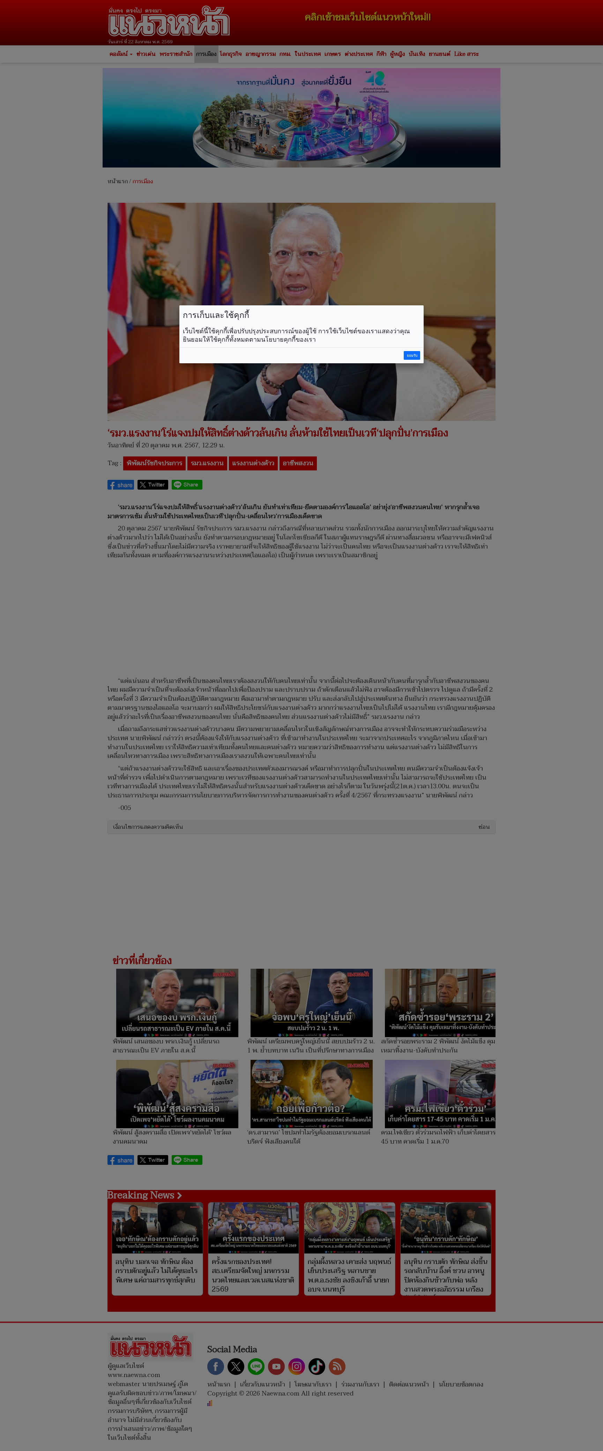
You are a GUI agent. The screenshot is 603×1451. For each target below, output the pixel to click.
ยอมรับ (412, 355)
